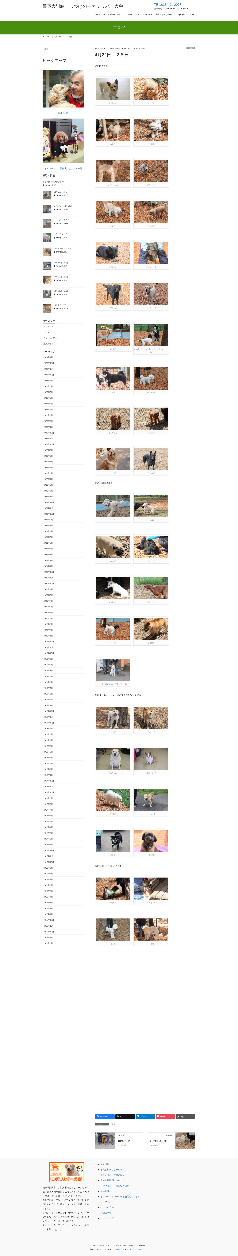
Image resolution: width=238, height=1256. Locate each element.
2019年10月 (49, 653)
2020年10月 (49, 583)
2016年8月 (48, 874)
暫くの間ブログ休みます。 (54, 182)
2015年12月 (49, 920)
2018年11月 (49, 717)
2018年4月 (48, 758)
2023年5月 (48, 404)
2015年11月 (49, 926)
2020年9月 (48, 589)
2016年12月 (49, 850)
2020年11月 (49, 578)
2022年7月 (48, 462)
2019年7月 (48, 670)
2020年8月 (48, 595)
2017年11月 (49, 786)
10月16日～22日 (61, 277)
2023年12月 (49, 363)
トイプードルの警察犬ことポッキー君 (63, 168)
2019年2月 (48, 699)
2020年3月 (48, 624)
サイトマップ (107, 1218)
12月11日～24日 (61, 192)
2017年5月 (48, 821)
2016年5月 (48, 891)
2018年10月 (49, 723)
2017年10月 (49, 792)
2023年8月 (48, 386)
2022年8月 (48, 456)
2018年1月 (48, 775)
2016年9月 (48, 868)
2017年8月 (48, 804)
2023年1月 (48, 427)
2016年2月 (48, 908)
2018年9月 (48, 728)
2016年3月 (48, 903)
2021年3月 (48, 555)
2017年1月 (48, 844)
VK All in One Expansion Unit (137, 1249)
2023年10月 (49, 375)
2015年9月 (48, 937)
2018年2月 (48, 769)
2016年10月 (49, 862)
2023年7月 (48, 392)
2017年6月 (48, 816)
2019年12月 (49, 641)
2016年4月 (48, 897)
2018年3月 (48, 763)
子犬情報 (104, 1164)
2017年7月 (48, 810)
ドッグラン (48, 326)
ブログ (191, 48)
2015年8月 (48, 943)
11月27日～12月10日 (63, 206)
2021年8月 (48, 525)
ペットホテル (107, 1207)
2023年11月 (49, 369)
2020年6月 (48, 607)
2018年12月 (49, 711)
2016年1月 (48, 914)
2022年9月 (48, 450)
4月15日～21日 (125, 1141)
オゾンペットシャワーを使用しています (120, 1196)
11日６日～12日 (60, 234)
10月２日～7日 (60, 305)
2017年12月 (49, 781)
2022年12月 (49, 433)
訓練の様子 (48, 344)
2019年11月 (49, 647)
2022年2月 (48, 491)
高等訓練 (104, 1191)
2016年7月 (48, 879)
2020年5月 (48, 613)
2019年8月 (48, 665)
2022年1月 (48, 496)
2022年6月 (48, 467)
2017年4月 (48, 827)
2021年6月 (48, 537)
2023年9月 (48, 380)
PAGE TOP (230, 1216)
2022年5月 (48, 473)
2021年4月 (48, 549)
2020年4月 (48, 618)
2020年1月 (48, 636)
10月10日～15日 (61, 291)
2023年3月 (48, 415)
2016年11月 (49, 856)
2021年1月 (48, 566)
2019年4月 (48, 688)
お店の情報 (105, 1213)
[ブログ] (105, 1139)
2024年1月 (48, 357)
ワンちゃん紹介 (50, 338)
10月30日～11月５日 (62, 248)
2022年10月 (49, 444)
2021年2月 (48, 560)
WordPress (104, 1249)
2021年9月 (48, 520)
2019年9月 (48, 659)
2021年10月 (49, 514)
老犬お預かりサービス (111, 1169)
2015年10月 (49, 932)
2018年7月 (48, 740)
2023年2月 (48, 421)
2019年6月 (48, 676)
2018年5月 (48, 752)
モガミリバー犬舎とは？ (112, 1175)
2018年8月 (48, 734)
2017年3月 (48, 833)
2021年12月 (49, 502)
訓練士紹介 (63, 113)
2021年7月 (48, 531)
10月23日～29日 (61, 263)
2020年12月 (49, 572)
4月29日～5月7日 (158, 1141)
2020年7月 (48, 601)
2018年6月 (48, 746)
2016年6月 (48, 885)
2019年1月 (48, 705)
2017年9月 (48, 798)
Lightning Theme (118, 1249)
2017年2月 (48, 839)
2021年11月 (49, 508)
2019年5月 (48, 682)
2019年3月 (48, 694)
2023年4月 (48, 409)
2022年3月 (48, 485)
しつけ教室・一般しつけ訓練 (114, 1186)
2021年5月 (48, 543)
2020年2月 (48, 630)
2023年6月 (48, 398)
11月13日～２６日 (61, 220)
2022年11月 (49, 438)
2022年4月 (48, 479)
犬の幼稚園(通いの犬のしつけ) (115, 1180)
